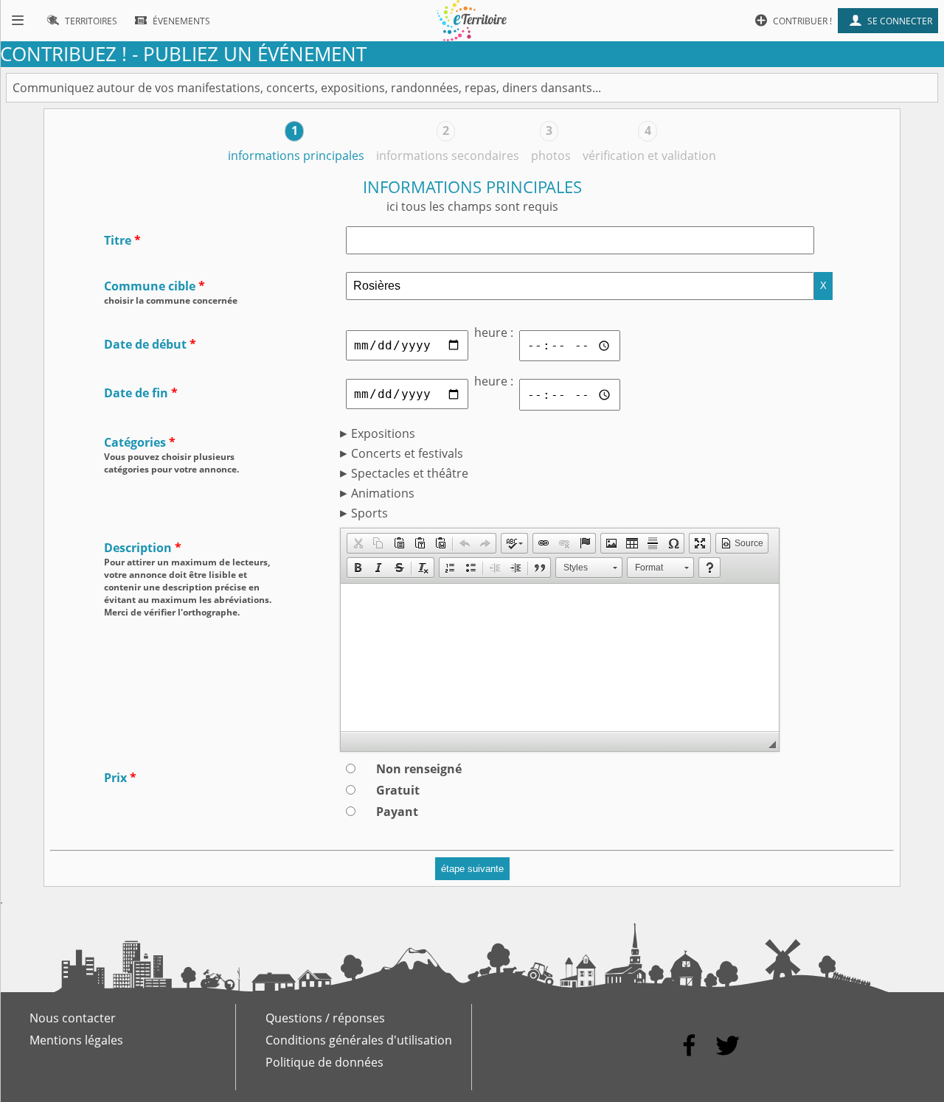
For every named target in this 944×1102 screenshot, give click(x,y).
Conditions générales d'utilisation (359, 1040)
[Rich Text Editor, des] (560, 657)
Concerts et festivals (407, 453)
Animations (382, 493)
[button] (357, 543)
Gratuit (398, 790)
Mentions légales (76, 1040)
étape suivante (472, 868)
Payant (397, 811)
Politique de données (325, 1062)
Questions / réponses (325, 1018)
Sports (369, 513)
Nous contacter (73, 1018)
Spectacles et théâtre (409, 473)
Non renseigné (419, 769)
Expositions (383, 433)
